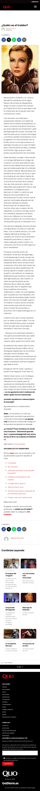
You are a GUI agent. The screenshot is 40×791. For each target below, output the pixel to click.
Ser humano (13, 467)
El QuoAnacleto (19, 444)
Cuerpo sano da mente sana (20, 497)
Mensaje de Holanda (27, 609)
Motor (4, 714)
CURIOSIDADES (6, 704)
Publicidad (5, 735)
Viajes (4, 707)
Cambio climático (7, 709)
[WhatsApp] (14, 40)
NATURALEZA (6, 697)
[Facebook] (3, 40)
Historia (4, 702)
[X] (9, 40)
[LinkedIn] (19, 40)
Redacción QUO (11, 28)
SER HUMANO (6, 689)
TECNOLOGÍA (5, 699)
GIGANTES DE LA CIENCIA (9, 717)
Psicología (5, 694)
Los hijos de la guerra (16, 483)
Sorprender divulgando (10, 609)
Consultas (12, 463)
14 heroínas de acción (28, 645)
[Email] (24, 40)
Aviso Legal (5, 728)
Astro (4, 712)
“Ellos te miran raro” (16, 487)
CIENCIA (4, 687)
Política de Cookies (8, 733)
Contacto (5, 725)
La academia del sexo (10, 645)
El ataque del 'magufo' (10, 574)
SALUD (4, 692)
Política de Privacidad (9, 730)
